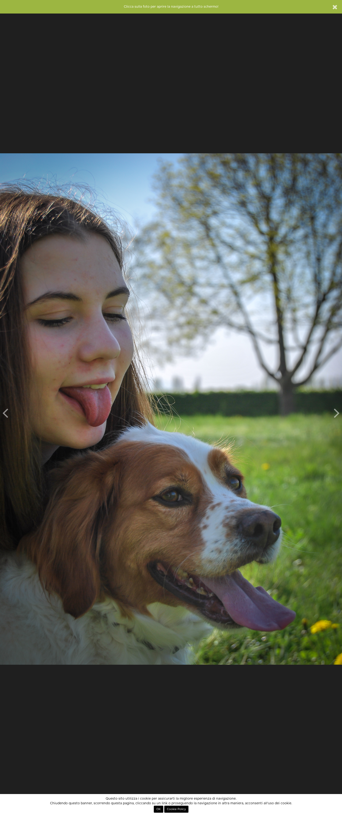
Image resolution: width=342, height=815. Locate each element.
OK (158, 809)
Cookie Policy (176, 809)
